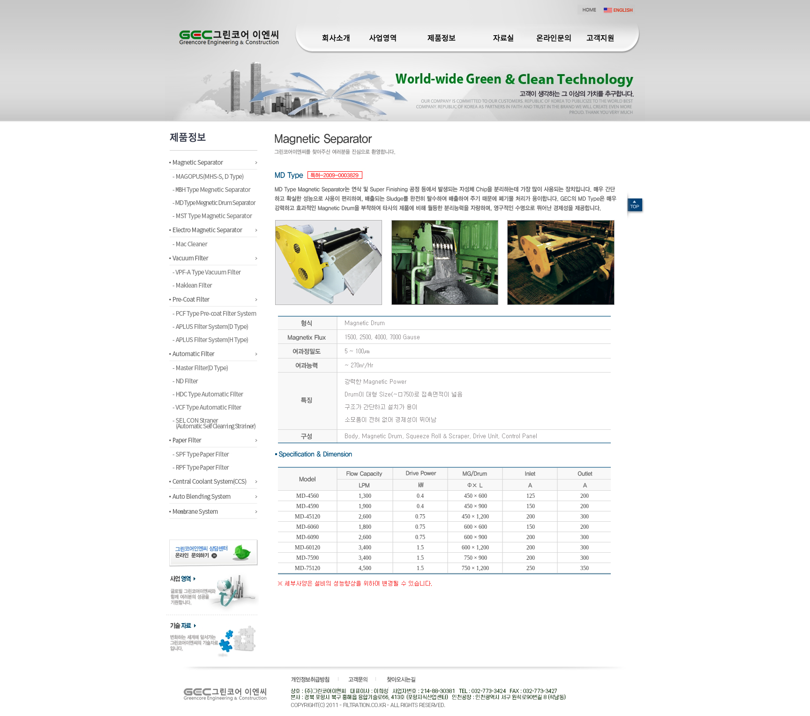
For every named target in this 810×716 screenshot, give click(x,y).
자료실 (503, 38)
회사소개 (336, 38)
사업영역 (383, 38)
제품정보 (442, 38)
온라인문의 (553, 38)
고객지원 (600, 38)
